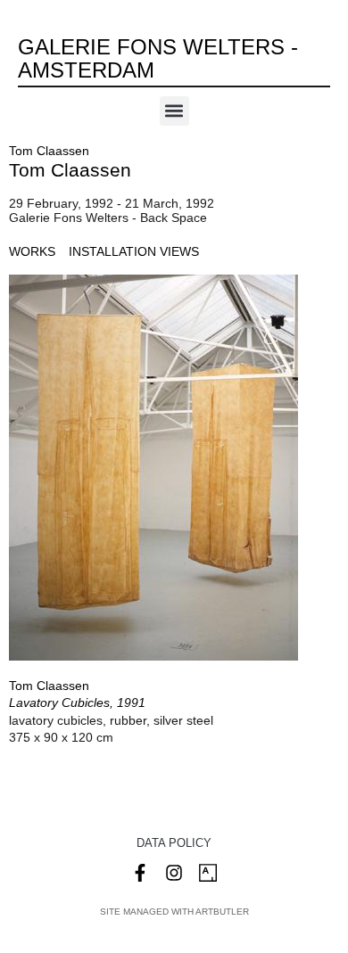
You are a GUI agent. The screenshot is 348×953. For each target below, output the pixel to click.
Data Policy (174, 843)
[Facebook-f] (140, 872)
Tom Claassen (49, 151)
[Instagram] (174, 872)
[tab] (32, 251)
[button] (174, 111)
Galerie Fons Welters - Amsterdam (158, 58)
